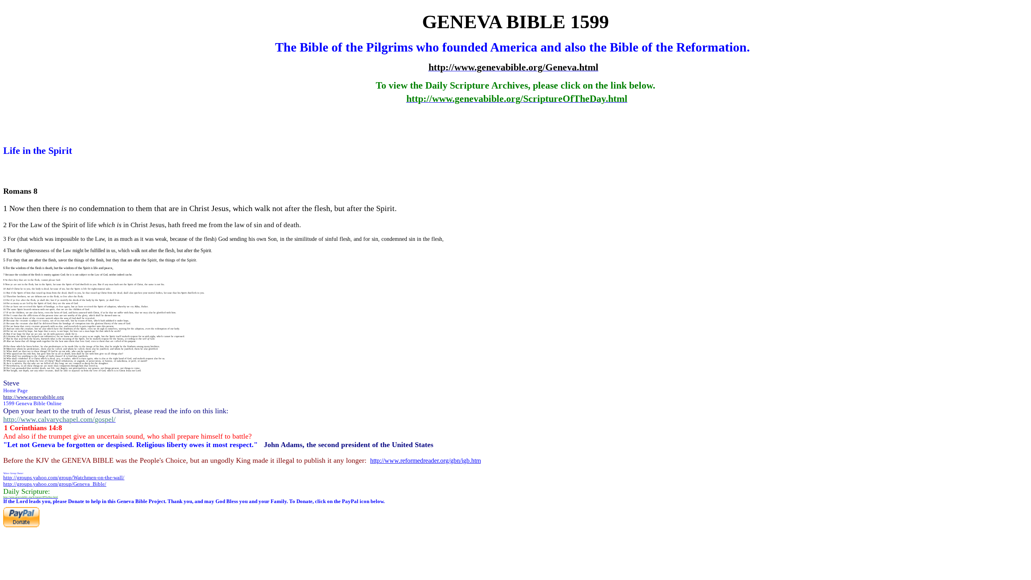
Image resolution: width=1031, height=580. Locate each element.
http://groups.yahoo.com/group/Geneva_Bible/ (54, 484)
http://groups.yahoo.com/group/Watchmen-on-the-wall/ (63, 477)
